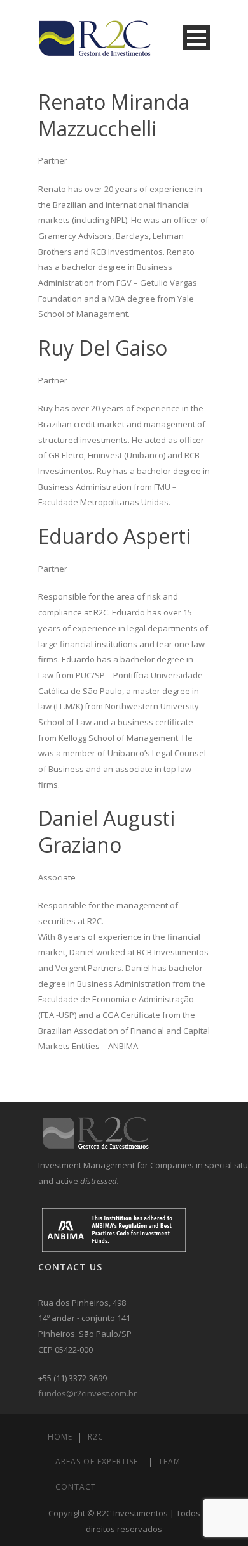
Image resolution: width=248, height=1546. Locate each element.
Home (60, 1436)
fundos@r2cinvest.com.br (87, 1393)
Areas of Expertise (96, 1461)
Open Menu (196, 37)
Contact (75, 1486)
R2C (96, 1436)
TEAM (169, 1461)
